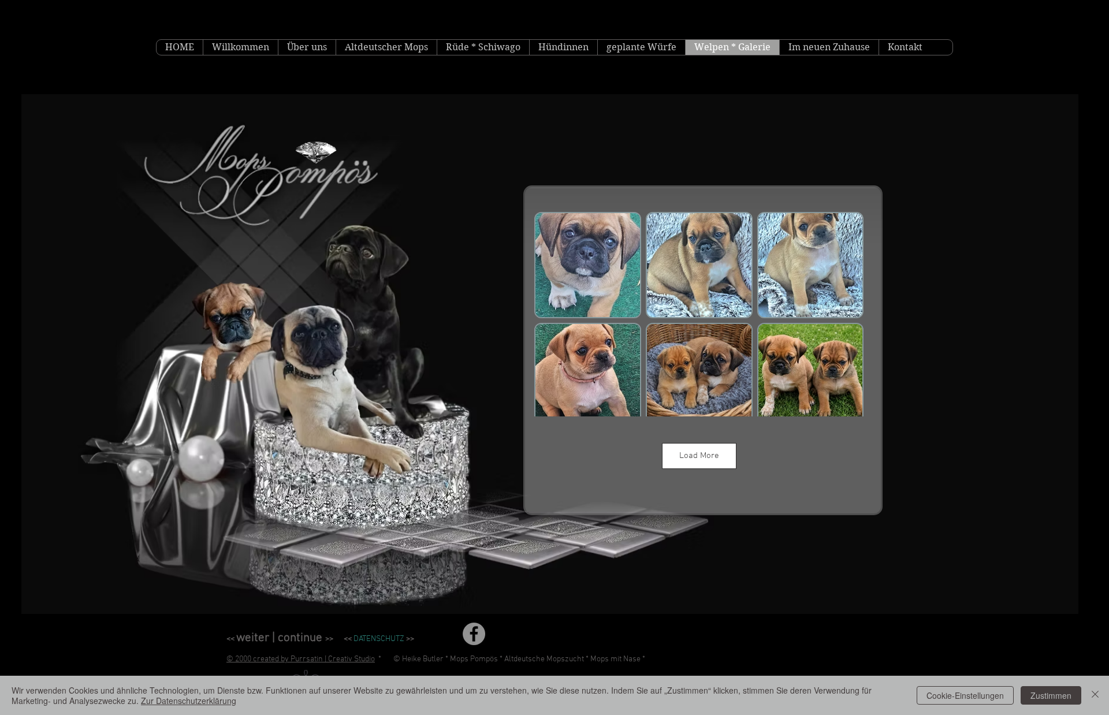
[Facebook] (474, 634)
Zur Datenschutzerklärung (188, 700)
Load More (699, 455)
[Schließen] (1095, 695)
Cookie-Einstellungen (965, 695)
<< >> (279, 639)
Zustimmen (1050, 695)
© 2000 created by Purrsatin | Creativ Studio (300, 659)
